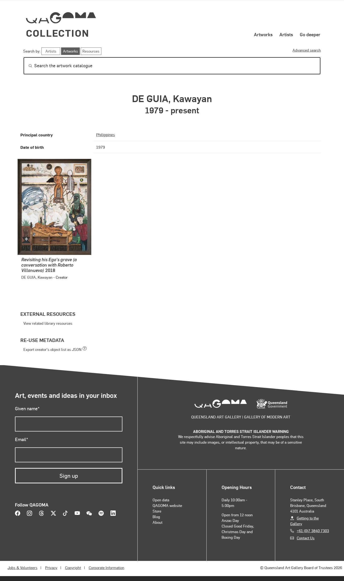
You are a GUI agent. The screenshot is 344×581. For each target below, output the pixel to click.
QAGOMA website (167, 505)
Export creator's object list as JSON (52, 349)
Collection (57, 33)
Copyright (73, 567)
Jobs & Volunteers (22, 567)
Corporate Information (106, 567)
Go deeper (310, 34)
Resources (90, 51)
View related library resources (47, 323)
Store (157, 511)
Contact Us (306, 537)
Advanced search (307, 50)
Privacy (51, 567)
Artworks (263, 34)
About (157, 522)
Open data (161, 499)
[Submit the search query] (26, 66)
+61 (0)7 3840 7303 (313, 530)
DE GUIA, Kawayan (36, 277)
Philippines (105, 134)
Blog (156, 516)
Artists (286, 34)
